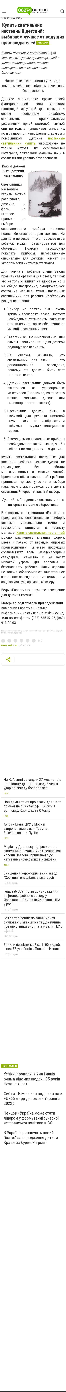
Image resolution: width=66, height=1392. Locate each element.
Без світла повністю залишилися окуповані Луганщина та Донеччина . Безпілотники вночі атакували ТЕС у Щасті (33, 924)
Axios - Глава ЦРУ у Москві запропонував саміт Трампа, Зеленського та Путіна (26, 828)
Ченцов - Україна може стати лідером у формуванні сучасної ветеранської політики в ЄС (31, 1118)
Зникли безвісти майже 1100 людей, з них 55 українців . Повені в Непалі (32, 947)
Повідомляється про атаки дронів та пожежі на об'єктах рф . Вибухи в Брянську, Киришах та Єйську (32, 806)
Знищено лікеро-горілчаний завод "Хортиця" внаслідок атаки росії (30, 875)
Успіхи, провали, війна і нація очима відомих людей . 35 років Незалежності (32, 1078)
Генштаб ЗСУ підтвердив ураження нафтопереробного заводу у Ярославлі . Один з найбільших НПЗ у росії (32, 897)
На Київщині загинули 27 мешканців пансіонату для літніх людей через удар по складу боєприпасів (32, 783)
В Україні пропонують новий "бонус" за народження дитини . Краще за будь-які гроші (32, 1137)
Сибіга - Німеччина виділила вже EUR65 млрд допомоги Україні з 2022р (33, 1098)
